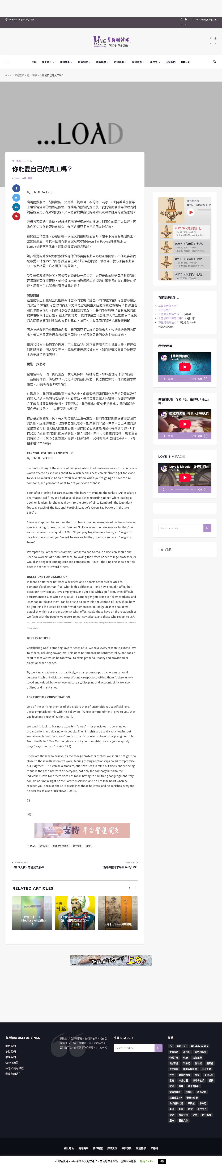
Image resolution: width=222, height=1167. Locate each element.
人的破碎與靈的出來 (170, 318)
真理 (171, 1109)
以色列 (153, 62)
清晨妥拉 (201, 1091)
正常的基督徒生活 (168, 314)
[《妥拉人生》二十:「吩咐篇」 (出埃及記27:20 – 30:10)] (75, 913)
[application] (184, 367)
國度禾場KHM (190, 1069)
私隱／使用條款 (14, 1068)
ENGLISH (185, 62)
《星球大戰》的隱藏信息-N (28, 867)
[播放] (164, 379)
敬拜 (171, 1086)
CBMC (17, 178)
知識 (181, 1109)
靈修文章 (183, 1120)
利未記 (186, 1063)
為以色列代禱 (176, 1103)
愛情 (211, 1080)
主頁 (34, 62)
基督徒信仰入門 (167, 305)
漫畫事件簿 (192, 1097)
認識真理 (101, 62)
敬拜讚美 (119, 62)
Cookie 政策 (12, 1062)
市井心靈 (183, 1080)
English (44, 845)
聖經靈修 (137, 62)
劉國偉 (210, 1063)
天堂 (171, 1074)
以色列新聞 (200, 1051)
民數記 (189, 1091)
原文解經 (173, 1069)
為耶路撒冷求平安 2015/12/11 (120, 867)
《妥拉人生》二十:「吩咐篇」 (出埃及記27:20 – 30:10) (75, 920)
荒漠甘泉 (183, 1114)
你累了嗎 (173, 1057)
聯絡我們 (10, 1057)
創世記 (198, 1063)
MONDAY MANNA (60, 845)
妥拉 (197, 1074)
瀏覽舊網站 (11, 1073)
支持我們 (171, 62)
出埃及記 (173, 1063)
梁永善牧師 (193, 1086)
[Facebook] (181, 22)
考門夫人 (202, 1109)
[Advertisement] (111, 8)
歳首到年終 (175, 1091)
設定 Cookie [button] (146, 1161)
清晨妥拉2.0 (175, 1097)
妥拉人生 (208, 1074)
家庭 (171, 1080)
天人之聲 (206, 1069)
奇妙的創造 (184, 1074)
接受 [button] (162, 1161)
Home (8, 75)
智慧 (181, 1086)
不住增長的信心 (167, 322)
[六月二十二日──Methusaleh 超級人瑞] (32, 913)
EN (170, 1046)
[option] (185, 232)
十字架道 (163, 310)
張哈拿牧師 (198, 1080)
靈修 (88, 845)
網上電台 (47, 62)
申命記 (202, 1103)
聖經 (171, 1114)
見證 (195, 1114)
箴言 (190, 1109)
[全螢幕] (205, 379)
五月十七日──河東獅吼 (118, 924)
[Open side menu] (6, 62)
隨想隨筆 (65, 62)
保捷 (185, 1057)
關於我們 (10, 1046)
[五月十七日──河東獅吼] (118, 913)
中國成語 (173, 1051)
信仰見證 (83, 62)
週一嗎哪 (32, 75)
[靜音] (200, 379)
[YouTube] (186, 22)
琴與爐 (191, 1103)
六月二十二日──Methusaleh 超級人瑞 (32, 920)
